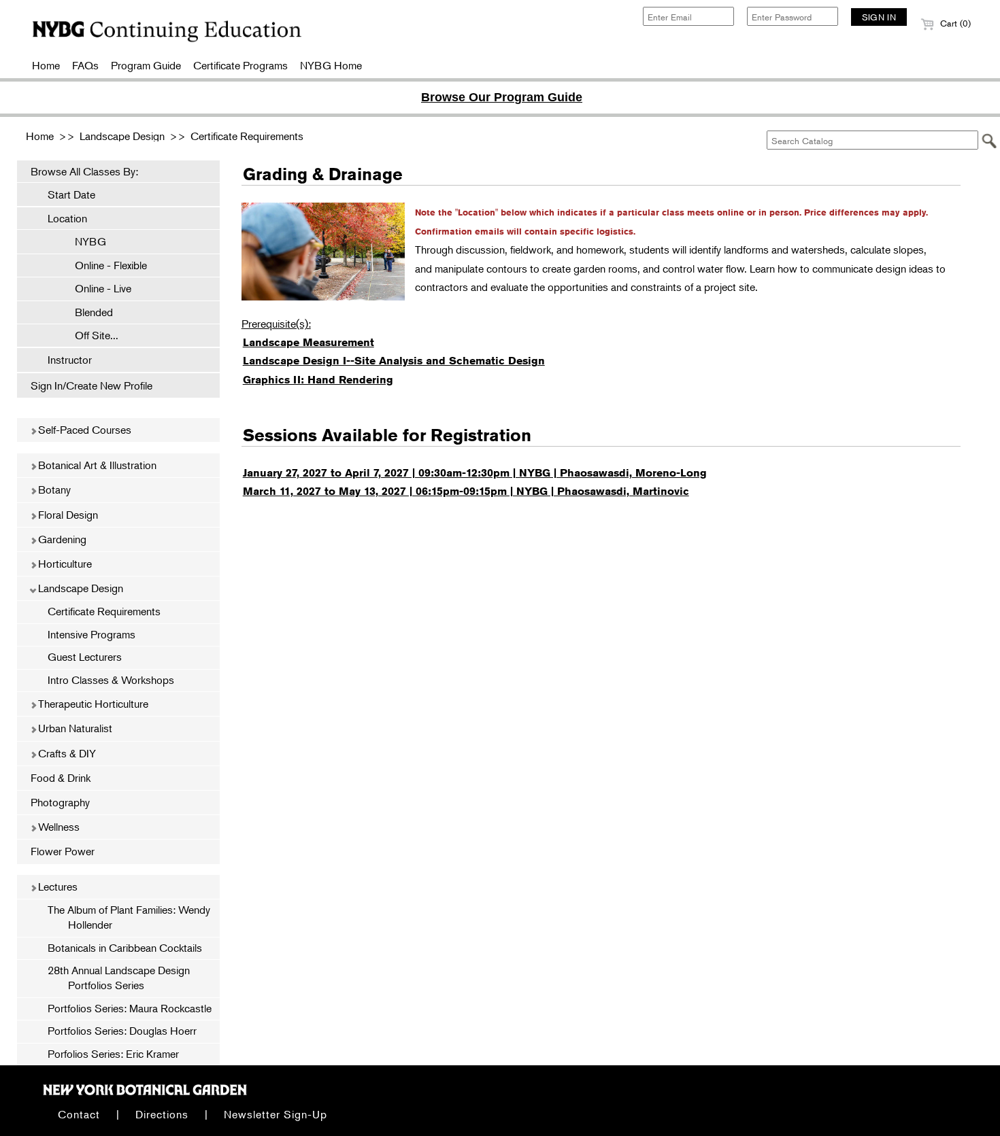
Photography (60, 802)
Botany (53, 489)
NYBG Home (331, 65)
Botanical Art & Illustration (95, 465)
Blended (87, 312)
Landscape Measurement (308, 342)
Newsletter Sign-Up (275, 1114)
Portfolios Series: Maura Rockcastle (130, 1008)
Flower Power (63, 851)
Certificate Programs (240, 65)
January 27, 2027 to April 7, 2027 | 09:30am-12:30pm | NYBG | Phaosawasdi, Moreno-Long (475, 472)
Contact (79, 1114)
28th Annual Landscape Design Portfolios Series (119, 977)
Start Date (71, 194)
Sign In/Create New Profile (91, 385)
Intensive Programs (91, 634)
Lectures (56, 886)
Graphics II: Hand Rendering (318, 379)
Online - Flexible (104, 265)
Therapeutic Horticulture (91, 703)
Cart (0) (954, 23)
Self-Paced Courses (83, 429)
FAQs (85, 65)
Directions (161, 1114)
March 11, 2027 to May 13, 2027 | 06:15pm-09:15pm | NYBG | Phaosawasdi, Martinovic (466, 491)
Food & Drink (60, 778)
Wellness (57, 826)
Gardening (60, 539)
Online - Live (96, 288)
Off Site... (89, 335)
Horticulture (63, 563)
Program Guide (146, 65)
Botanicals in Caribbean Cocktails (125, 947)
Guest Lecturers (85, 657)
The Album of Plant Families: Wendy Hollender (129, 917)
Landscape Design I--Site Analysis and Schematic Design (394, 360)
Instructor (70, 359)
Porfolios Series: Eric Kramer (113, 1054)
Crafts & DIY (65, 753)
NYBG (83, 241)
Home (46, 65)
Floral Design (66, 514)
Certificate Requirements (246, 136)
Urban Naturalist (73, 728)
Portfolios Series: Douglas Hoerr (122, 1030)
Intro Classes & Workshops (111, 680)
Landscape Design (122, 136)
